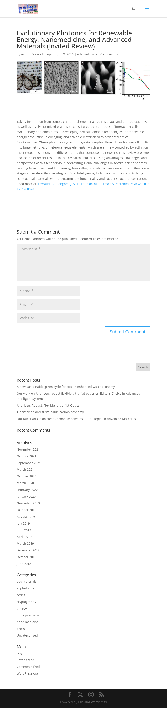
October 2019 (26, 510)
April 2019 (24, 537)
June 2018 (24, 564)
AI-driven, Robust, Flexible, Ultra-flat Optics (48, 405)
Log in (21, 653)
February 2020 (27, 490)
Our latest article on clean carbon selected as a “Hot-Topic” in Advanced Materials (76, 419)
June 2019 (24, 530)
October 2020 (26, 476)
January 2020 (26, 496)
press (21, 629)
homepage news (29, 615)
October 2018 (26, 557)
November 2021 (28, 449)
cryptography (26, 602)
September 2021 (29, 463)
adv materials (87, 54)
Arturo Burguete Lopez (37, 54)
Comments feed (28, 667)
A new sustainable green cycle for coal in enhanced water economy (66, 387)
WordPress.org (27, 673)
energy (22, 608)
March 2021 (25, 469)
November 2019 (28, 503)
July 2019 (23, 523)
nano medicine (27, 622)
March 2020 (25, 483)
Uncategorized (27, 635)
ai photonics (26, 588)
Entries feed (25, 660)
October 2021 (26, 456)
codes (21, 595)
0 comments (109, 54)
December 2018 (28, 550)
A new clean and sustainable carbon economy (50, 412)
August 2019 (26, 517)
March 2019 (25, 543)
